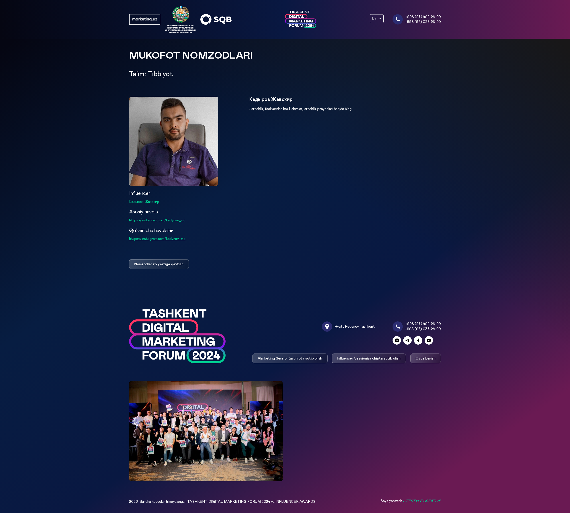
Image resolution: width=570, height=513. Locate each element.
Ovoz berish (426, 358)
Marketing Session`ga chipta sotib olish (289, 358)
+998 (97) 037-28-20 (423, 22)
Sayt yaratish (411, 501)
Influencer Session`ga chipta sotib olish (369, 358)
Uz (374, 18)
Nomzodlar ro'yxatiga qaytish (158, 264)
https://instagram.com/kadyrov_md (157, 220)
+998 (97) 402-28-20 (423, 17)
